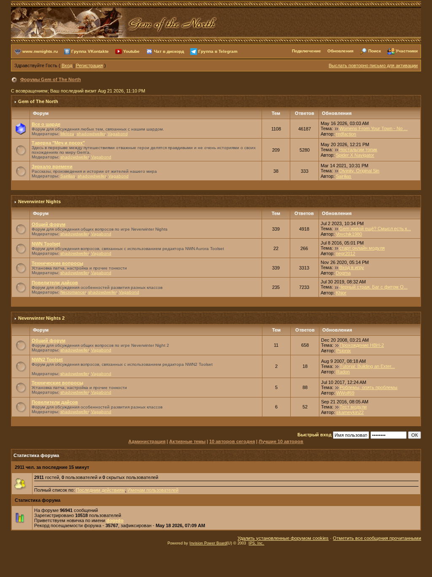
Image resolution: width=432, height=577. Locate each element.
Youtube (131, 51)
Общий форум (48, 224)
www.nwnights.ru (40, 51)
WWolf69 (345, 392)
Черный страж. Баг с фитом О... (373, 286)
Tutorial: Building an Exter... (367, 366)
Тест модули (353, 406)
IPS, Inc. (256, 543)
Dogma (343, 272)
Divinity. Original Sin (359, 170)
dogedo (115, 520)
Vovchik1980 (349, 234)
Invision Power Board (208, 543)
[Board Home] (114, 21)
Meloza (67, 133)
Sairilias (67, 176)
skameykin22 (350, 412)
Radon (343, 371)
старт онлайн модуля (362, 247)
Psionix (343, 350)
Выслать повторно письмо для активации (373, 65)
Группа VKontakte (90, 51)
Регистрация (89, 65)
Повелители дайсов (55, 282)
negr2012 (345, 253)
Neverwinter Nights (39, 201)
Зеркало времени (52, 166)
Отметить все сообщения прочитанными (377, 538)
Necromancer (73, 292)
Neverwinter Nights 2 (41, 318)
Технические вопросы (57, 263)
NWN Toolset (46, 243)
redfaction (346, 133)
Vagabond (118, 133)
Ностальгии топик (358, 149)
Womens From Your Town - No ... (373, 128)
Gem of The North (38, 101)
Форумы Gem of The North (50, 79)
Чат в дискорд (169, 51)
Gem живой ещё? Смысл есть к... (375, 228)
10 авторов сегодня (232, 441)
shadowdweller (91, 133)
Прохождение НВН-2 (362, 345)
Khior (341, 292)
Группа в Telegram (218, 51)
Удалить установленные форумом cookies (283, 538)
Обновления (340, 51)
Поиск (374, 51)
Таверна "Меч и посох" (58, 142)
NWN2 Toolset (47, 359)
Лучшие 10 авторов (281, 441)
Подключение (306, 51)
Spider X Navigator (355, 155)
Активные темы (187, 441)
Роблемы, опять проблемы (368, 387)
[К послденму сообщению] (336, 128)
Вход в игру (351, 267)
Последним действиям (100, 490)
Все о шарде (46, 124)
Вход (67, 65)
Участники (407, 51)
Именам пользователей (152, 490)
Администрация (146, 441)
